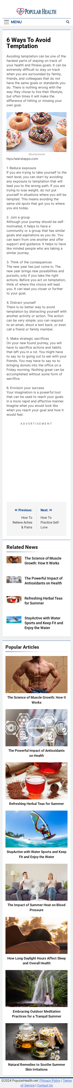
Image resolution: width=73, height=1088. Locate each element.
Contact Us (45, 1085)
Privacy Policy (50, 1081)
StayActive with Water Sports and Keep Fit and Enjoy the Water (44, 623)
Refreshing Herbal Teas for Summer (36, 804)
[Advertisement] (36, 462)
